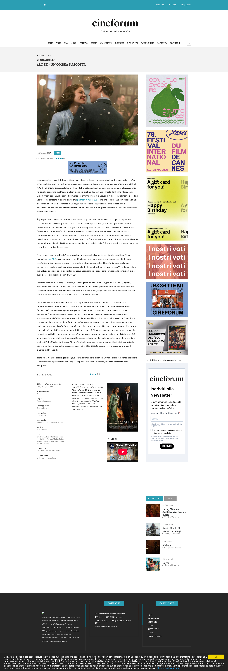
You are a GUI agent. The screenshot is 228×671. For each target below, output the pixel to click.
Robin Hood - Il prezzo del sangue (173, 530)
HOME (50, 43)
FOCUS (170, 499)
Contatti (172, 5)
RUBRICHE (119, 43)
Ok (216, 656)
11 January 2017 (44, 153)
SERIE (74, 43)
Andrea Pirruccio (46, 158)
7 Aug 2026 (168, 541)
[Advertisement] (165, 478)
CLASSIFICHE (105, 43)
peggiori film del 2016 (88, 199)
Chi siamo (160, 5)
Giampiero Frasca (172, 533)
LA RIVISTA (162, 43)
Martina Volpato (171, 517)
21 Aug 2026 (168, 505)
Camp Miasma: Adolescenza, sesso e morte (174, 512)
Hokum (167, 545)
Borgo (166, 562)
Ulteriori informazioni (168, 668)
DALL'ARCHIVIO (147, 43)
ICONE (94, 43)
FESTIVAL (84, 43)
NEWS (150, 625)
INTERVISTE (132, 43)
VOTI (58, 43)
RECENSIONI (154, 499)
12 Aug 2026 (168, 524)
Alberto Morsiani (171, 565)
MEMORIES (152, 622)
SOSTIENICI (175, 43)
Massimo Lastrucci (172, 548)
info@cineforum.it (109, 626)
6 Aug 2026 (168, 559)
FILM (66, 43)
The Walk (51, 259)
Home (41, 55)
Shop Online (186, 5)
